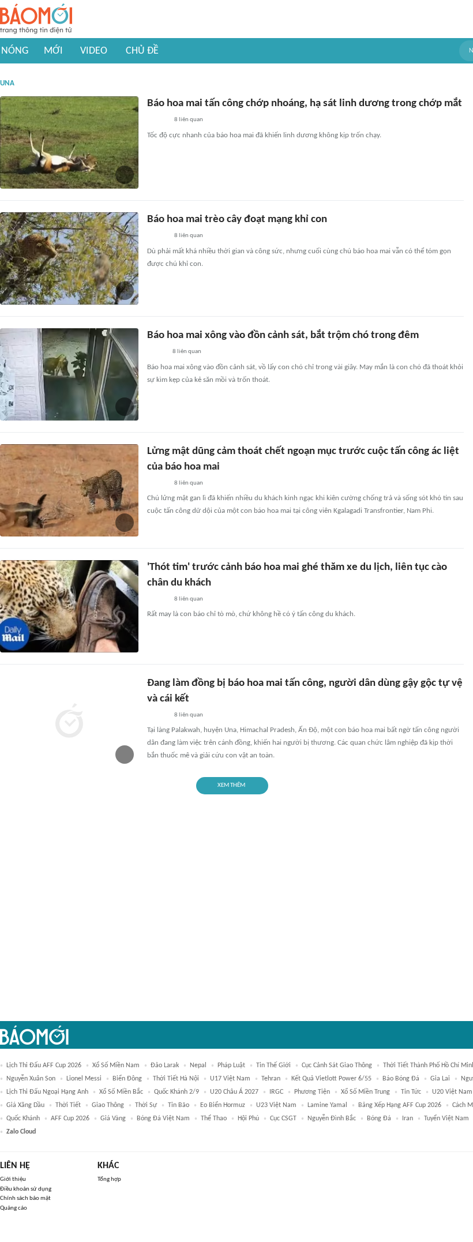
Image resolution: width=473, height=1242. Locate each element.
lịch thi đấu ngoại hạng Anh (47, 1092)
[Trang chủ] (36, 19)
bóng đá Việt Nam (163, 1118)
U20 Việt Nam (452, 1092)
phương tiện (312, 1092)
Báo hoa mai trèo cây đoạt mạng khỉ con (237, 219)
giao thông (108, 1105)
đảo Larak (165, 1065)
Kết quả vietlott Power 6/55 (331, 1078)
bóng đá (379, 1118)
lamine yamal (327, 1105)
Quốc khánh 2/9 (176, 1092)
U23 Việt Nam (276, 1105)
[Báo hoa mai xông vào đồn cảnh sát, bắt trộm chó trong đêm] (69, 374)
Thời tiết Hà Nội (176, 1078)
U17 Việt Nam (230, 1078)
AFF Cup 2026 (70, 1118)
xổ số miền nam (116, 1065)
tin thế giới (273, 1065)
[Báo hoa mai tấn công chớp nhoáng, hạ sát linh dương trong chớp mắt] (69, 142)
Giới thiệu (13, 1179)
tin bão (178, 1105)
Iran (407, 1118)
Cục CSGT (283, 1118)
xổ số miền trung (365, 1092)
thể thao (214, 1118)
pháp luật (231, 1065)
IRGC (276, 1092)
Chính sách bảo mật (25, 1198)
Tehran (270, 1078)
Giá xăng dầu (25, 1105)
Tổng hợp (109, 1179)
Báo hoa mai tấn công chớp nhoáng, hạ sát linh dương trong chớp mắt (304, 103)
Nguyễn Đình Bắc (331, 1118)
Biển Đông (127, 1078)
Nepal (198, 1065)
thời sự (146, 1105)
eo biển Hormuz (222, 1105)
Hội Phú (248, 1118)
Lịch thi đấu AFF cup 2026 (43, 1065)
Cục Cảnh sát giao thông (337, 1065)
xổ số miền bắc (121, 1092)
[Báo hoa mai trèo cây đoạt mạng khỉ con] (69, 258)
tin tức (411, 1092)
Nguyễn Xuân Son (30, 1078)
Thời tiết (68, 1105)
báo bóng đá (400, 1078)
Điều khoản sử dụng (25, 1189)
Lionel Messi (84, 1078)
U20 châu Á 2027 (234, 1092)
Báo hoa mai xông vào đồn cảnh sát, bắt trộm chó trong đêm (283, 335)
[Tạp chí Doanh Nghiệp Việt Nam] (157, 120)
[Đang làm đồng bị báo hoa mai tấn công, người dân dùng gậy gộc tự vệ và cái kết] (69, 722)
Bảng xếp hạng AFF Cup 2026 (399, 1105)
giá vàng (113, 1118)
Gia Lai (440, 1078)
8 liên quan (188, 120)
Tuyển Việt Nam (446, 1118)
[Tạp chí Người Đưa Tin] (156, 352)
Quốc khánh (23, 1118)
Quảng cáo (13, 1208)
